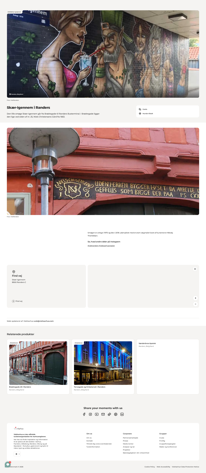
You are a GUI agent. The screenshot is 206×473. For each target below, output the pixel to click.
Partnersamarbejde (130, 438)
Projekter (126, 450)
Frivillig (162, 441)
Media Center (128, 444)
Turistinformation (93, 447)
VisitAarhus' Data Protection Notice (185, 467)
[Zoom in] (195, 298)
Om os (89, 438)
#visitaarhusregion (107, 246)
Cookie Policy (150, 467)
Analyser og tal (128, 447)
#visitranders (93, 246)
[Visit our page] (90, 414)
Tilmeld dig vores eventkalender (99, 444)
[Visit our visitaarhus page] (84, 414)
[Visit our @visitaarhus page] (109, 414)
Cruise (161, 438)
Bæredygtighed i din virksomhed (136, 453)
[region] (143, 286)
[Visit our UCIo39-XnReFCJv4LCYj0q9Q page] (97, 414)
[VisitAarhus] (20, 428)
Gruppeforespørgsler (167, 444)
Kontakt (89, 441)
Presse (125, 441)
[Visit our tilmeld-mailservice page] (103, 414)
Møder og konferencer (168, 447)
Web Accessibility (163, 467)
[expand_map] (195, 269)
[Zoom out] (195, 304)
